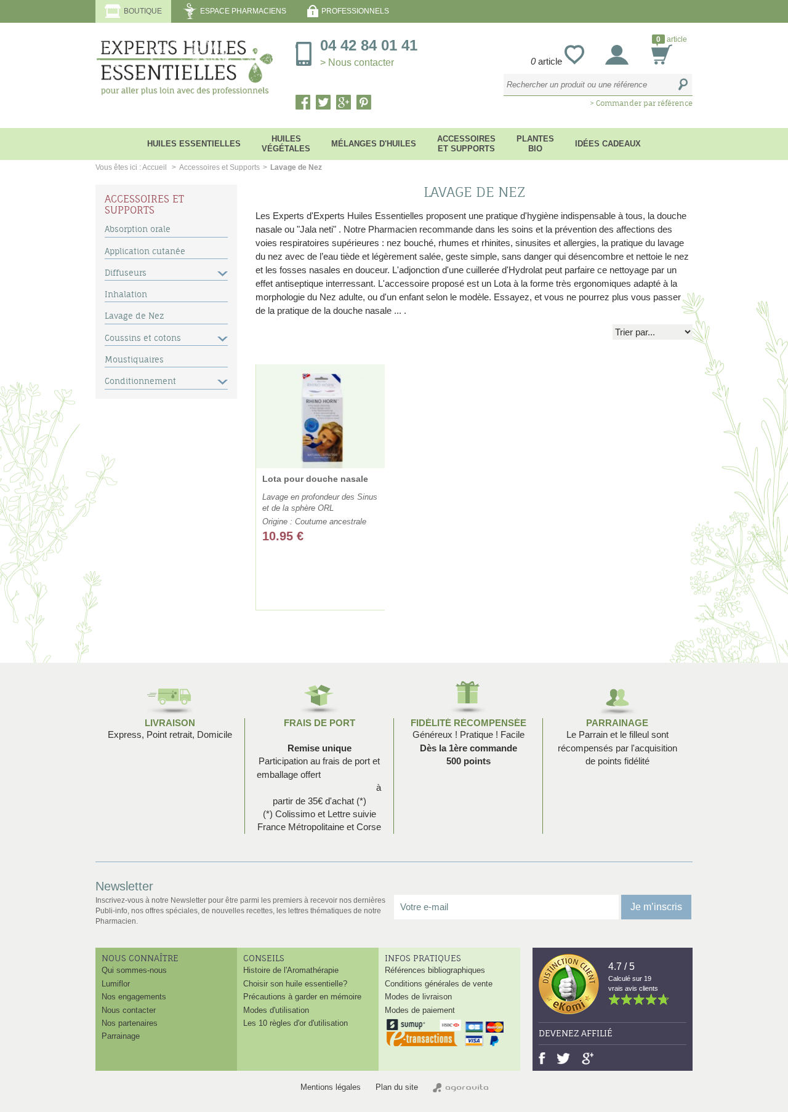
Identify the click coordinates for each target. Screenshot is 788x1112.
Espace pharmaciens (243, 11)
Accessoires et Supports (466, 143)
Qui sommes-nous (134, 970)
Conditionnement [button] (140, 381)
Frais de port (319, 723)
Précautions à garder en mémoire (302, 996)
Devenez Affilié (576, 1033)
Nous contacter (129, 1010)
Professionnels (355, 11)
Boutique (143, 11)
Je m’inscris (656, 907)
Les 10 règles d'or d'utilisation (295, 1023)
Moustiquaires (134, 359)
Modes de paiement (420, 1010)
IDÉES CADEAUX (608, 143)
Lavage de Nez (134, 316)
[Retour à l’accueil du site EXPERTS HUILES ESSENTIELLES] (186, 70)
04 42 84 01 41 (368, 52)
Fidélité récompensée (468, 723)
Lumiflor (116, 983)
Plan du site (397, 1087)
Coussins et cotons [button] (143, 338)
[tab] (166, 231)
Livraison (170, 723)
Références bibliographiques (435, 970)
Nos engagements (134, 996)
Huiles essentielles (194, 143)
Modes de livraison (418, 996)
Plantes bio (535, 143)
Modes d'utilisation (276, 1010)
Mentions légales (330, 1087)
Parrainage (617, 723)
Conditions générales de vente (438, 983)
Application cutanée (145, 251)
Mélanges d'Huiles (373, 143)
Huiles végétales (286, 143)
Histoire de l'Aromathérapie (291, 970)
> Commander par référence (641, 103)
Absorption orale (138, 229)
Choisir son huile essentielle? (295, 983)
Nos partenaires (130, 1023)
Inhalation (126, 294)
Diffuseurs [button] (126, 273)
